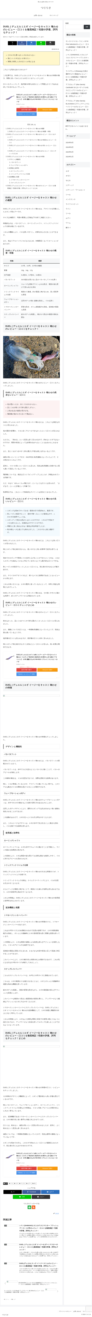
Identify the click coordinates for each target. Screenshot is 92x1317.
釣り (35, 1183)
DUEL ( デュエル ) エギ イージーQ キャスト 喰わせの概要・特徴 (29, 131)
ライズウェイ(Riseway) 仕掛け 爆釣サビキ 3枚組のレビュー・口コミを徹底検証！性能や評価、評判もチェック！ (77, 75)
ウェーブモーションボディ (19, 165)
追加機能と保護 (14, 177)
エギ (6, 1183)
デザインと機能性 (15, 159)
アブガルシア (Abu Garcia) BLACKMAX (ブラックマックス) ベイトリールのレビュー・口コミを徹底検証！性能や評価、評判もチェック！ (77, 106)
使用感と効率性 (14, 168)
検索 (67, 23)
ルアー (29, 1183)
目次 (29, 124)
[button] (50, 43)
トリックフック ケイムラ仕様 (20, 174)
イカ (12, 1183)
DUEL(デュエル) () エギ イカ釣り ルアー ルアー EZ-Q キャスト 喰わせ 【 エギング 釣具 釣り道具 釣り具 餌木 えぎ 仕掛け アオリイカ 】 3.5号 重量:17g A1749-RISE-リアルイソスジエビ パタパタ (37, 98)
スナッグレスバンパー (18, 182)
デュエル (23, 1183)
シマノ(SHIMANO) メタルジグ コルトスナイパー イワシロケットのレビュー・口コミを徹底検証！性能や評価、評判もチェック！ (77, 60)
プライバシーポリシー (65, 1311)
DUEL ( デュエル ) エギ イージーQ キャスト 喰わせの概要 (25, 128)
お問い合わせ (77, 1311)
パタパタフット (16, 162)
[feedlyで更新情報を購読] (29, 1207)
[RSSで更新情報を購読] (33, 1207)
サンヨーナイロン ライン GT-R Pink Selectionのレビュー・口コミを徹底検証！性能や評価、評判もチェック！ (77, 45)
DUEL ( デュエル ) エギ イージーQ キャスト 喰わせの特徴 (25, 156)
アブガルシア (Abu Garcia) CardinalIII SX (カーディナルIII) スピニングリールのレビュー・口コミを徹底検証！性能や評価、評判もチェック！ (77, 90)
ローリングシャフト (17, 171)
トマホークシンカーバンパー (20, 180)
